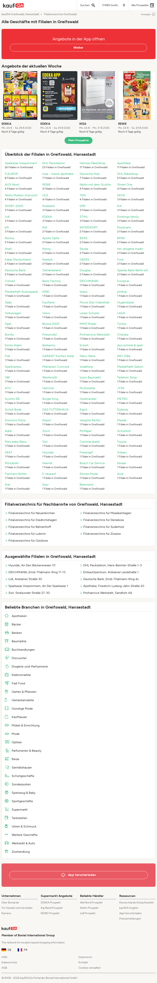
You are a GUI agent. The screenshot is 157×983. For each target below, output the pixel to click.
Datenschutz (9, 962)
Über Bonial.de (10, 902)
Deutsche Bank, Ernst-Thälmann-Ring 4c (111, 579)
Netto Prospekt (89, 908)
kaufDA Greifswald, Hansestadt (20, 14)
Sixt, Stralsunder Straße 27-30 (29, 593)
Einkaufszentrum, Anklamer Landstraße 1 (111, 572)
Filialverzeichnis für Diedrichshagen (32, 520)
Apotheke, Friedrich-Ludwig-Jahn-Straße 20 (113, 586)
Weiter (78, 47)
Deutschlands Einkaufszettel (136, 902)
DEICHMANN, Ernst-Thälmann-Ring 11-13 (36, 572)
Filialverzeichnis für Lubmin (27, 534)
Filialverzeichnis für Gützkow (28, 540)
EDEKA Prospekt (51, 902)
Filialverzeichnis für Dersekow (103, 520)
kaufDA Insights (128, 908)
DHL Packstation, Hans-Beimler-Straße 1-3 (112, 565)
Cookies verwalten (89, 967)
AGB (4, 967)
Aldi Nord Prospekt (91, 902)
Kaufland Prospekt (52, 908)
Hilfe (4, 957)
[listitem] (20, 102)
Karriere (6, 913)
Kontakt (83, 962)
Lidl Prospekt (87, 913)
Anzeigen (146, 14)
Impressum (85, 957)
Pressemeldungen (130, 918)
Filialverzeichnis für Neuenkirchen (31, 513)
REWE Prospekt (50, 913)
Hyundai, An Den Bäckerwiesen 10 (31, 565)
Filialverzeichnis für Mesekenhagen (107, 513)
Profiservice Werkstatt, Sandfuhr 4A (107, 593)
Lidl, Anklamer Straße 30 (25, 579)
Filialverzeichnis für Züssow (102, 534)
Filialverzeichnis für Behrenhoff (29, 527)
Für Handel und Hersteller (17, 908)
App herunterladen (130, 913)
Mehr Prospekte (78, 140)
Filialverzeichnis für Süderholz (103, 527)
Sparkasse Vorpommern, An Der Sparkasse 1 (38, 586)
